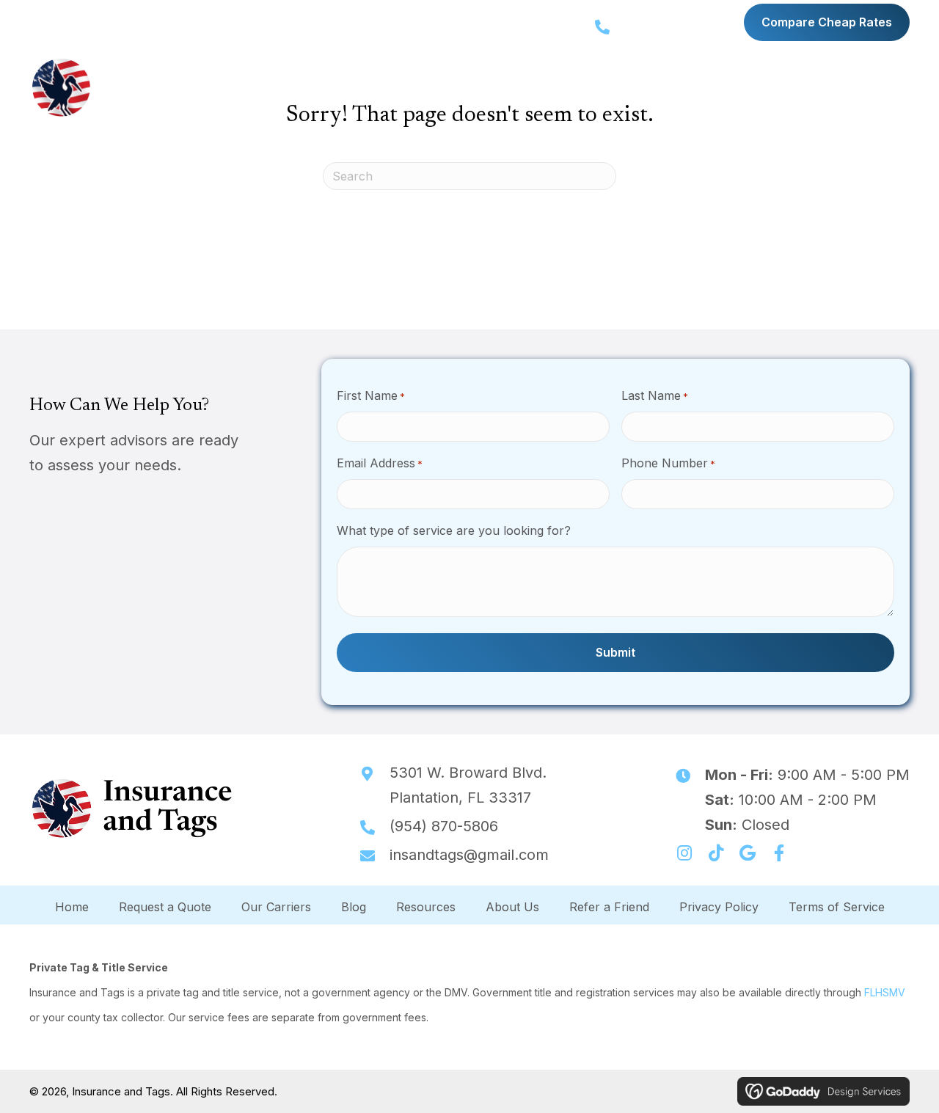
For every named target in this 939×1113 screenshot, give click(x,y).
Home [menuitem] (72, 906)
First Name (371, 395)
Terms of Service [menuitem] (837, 906)
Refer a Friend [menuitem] (609, 906)
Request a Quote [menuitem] (165, 906)
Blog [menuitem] (353, 906)
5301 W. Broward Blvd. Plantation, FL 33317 (133, 20)
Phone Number (668, 463)
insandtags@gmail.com (469, 855)
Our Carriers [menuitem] (276, 906)
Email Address (380, 463)
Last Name (654, 395)
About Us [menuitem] (512, 906)
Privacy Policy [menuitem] (719, 906)
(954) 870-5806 (678, 26)
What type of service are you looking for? (454, 530)
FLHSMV (884, 992)
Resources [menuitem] (426, 906)
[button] (381, 87)
